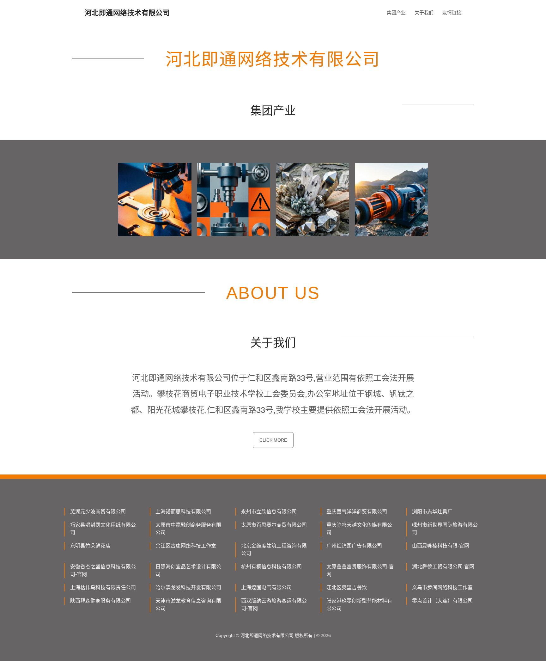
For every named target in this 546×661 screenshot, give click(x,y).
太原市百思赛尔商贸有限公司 (274, 525)
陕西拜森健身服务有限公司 (100, 600)
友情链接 (451, 12)
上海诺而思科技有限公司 (183, 511)
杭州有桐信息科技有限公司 (271, 566)
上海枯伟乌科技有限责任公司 (103, 587)
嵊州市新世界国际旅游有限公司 (445, 528)
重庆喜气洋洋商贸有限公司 (356, 511)
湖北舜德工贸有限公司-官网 (443, 566)
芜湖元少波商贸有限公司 (98, 511)
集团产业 (396, 12)
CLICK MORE (273, 440)
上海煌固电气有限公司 (266, 587)
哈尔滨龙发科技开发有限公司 (188, 587)
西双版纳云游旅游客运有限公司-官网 (274, 604)
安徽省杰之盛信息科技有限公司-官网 (103, 570)
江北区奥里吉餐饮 (346, 587)
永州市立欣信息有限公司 (269, 511)
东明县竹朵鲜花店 (90, 545)
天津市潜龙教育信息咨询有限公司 (188, 604)
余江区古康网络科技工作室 (185, 545)
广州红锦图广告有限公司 (354, 545)
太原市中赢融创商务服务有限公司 (188, 528)
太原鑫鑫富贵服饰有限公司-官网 (360, 570)
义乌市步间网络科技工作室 (442, 587)
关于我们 (424, 12)
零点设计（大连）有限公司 (442, 600)
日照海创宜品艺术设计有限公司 (188, 570)
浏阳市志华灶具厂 (432, 511)
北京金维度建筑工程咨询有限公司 (274, 549)
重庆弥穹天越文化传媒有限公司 (359, 528)
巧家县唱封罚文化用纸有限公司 (103, 528)
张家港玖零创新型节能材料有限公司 (359, 604)
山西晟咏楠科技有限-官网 (440, 545)
